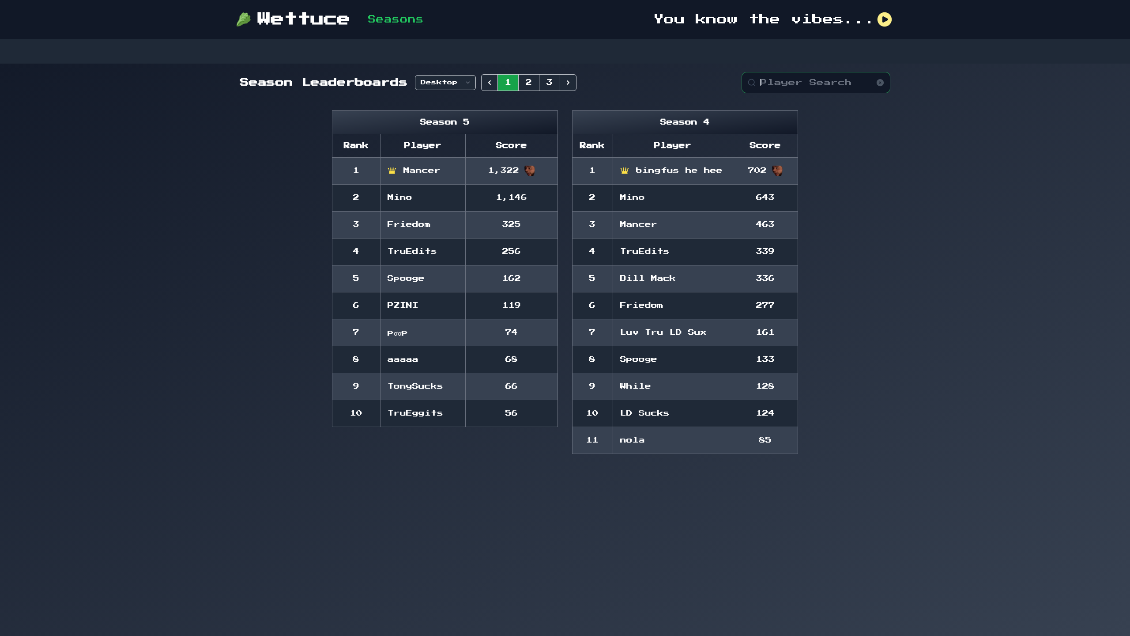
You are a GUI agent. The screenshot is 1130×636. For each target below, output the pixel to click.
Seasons (396, 19)
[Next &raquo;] (568, 82)
